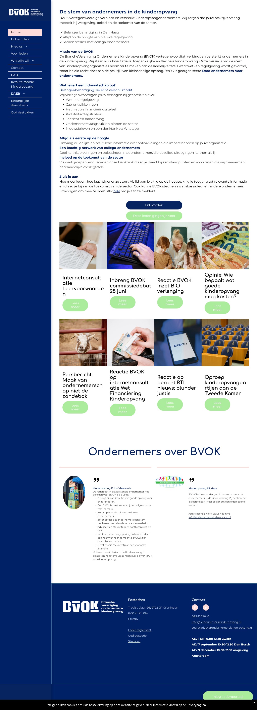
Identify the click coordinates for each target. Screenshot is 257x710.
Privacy (133, 619)
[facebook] (195, 608)
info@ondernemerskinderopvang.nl (210, 517)
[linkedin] (206, 608)
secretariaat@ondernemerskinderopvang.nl (222, 627)
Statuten (134, 641)
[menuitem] (25, 32)
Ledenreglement (139, 630)
